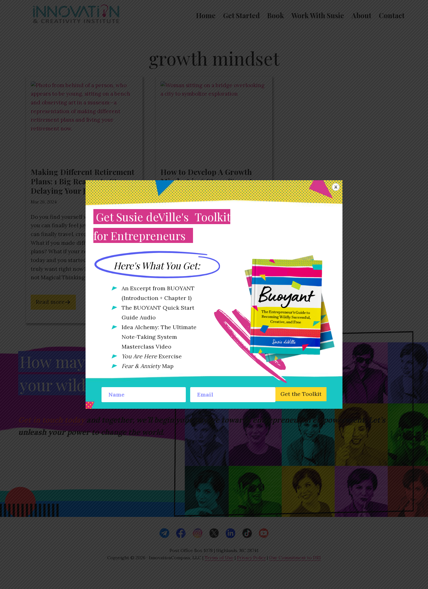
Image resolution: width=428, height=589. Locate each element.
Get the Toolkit (300, 393)
